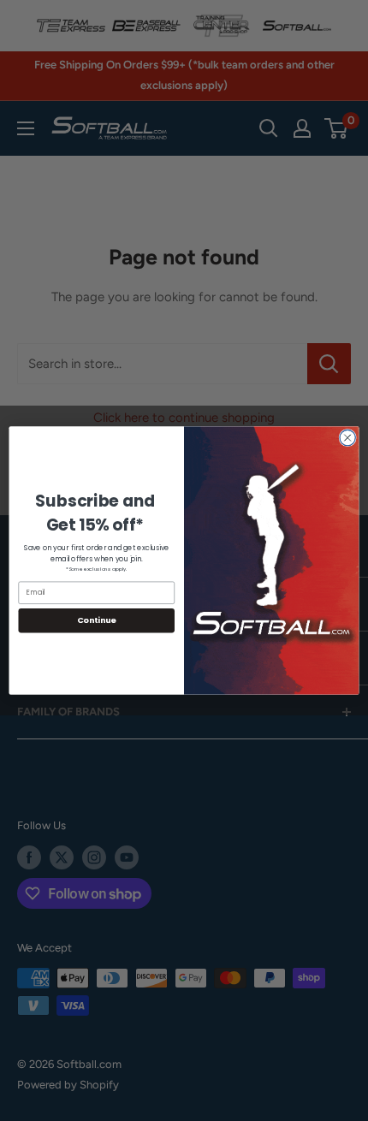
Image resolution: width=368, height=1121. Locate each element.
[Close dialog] (347, 437)
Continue (96, 620)
